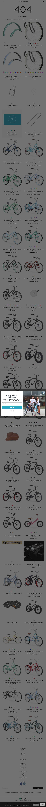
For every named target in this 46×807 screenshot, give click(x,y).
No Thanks (12, 411)
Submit (12, 407)
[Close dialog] (43, 393)
